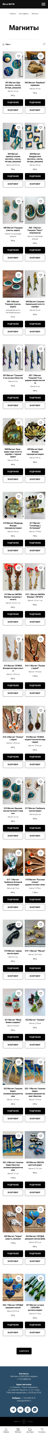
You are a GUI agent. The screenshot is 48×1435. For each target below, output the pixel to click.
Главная (13, 14)
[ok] (27, 1410)
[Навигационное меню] (43, 4)
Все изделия (23, 14)
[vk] (20, 1410)
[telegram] (13, 1410)
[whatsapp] (35, 1410)
